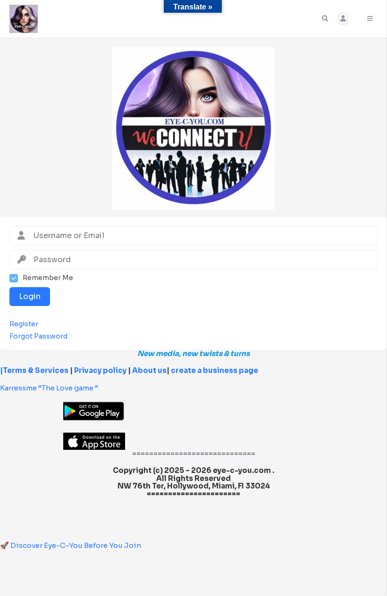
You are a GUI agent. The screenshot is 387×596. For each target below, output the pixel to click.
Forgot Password (38, 336)
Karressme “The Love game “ (49, 387)
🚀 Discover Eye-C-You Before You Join (70, 545)
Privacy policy (100, 370)
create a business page (214, 370)
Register (23, 324)
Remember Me (48, 278)
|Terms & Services (34, 370)
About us (149, 370)
